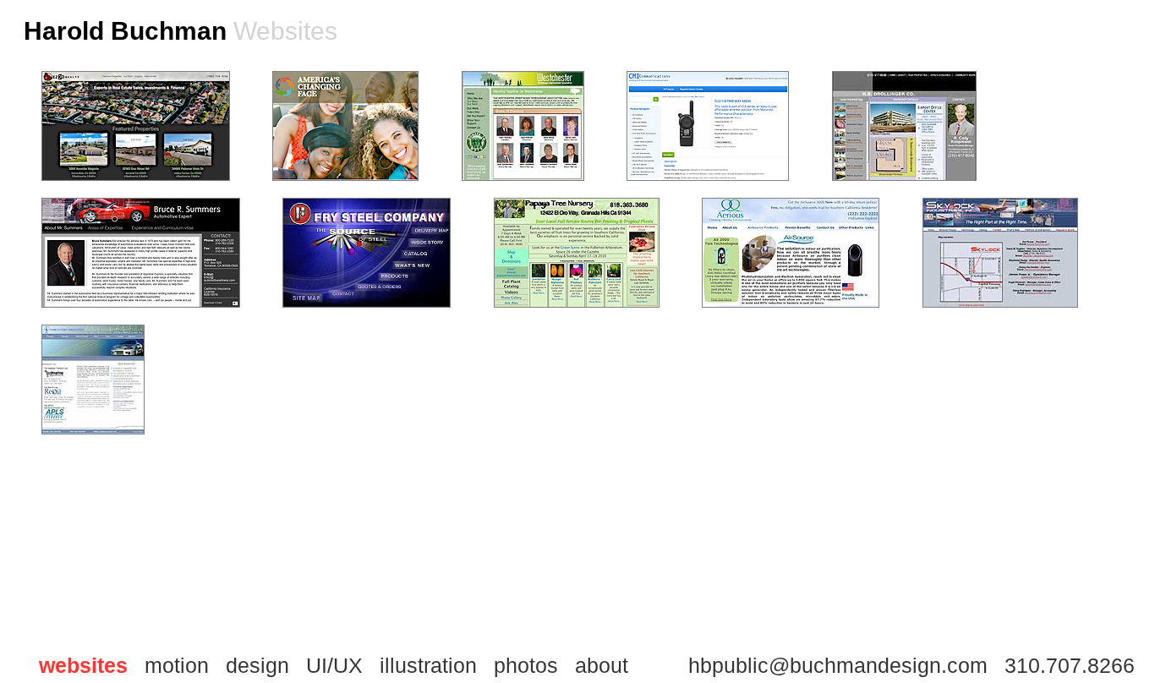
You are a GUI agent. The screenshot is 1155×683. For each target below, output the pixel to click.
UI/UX (334, 665)
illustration (428, 665)
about (601, 665)
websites (83, 665)
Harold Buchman (125, 31)
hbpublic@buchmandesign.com (838, 665)
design (257, 665)
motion (177, 665)
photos (526, 665)
